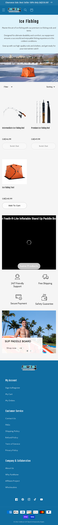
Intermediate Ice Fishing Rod (13, 128)
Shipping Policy (12, 431)
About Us (9, 468)
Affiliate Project (12, 481)
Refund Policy (11, 437)
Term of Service (12, 444)
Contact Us (10, 418)
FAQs (7, 425)
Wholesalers (11, 487)
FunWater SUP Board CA (26, 522)
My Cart (8, 394)
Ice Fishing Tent (8, 187)
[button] (3, 10)
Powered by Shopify (38, 522)
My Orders (10, 400)
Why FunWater (12, 474)
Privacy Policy (11, 450)
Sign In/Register (12, 388)
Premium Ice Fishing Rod (40, 128)
